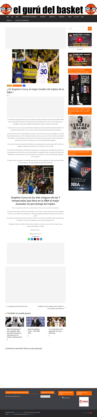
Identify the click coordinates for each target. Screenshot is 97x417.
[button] (18, 17)
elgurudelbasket (87, 47)
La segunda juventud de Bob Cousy (17, 306)
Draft (70, 16)
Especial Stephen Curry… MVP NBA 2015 (34, 331)
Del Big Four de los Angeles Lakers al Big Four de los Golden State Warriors (51, 307)
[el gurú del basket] (48, 5)
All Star (76, 16)
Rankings (61, 16)
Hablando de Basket (17, 85)
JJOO (82, 16)
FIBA (17, 16)
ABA (12, 16)
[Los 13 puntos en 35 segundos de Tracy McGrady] (56, 318)
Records (42, 16)
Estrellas (52, 16)
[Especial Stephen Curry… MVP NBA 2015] (35, 318)
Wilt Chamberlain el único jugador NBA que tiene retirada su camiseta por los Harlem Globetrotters (14, 333)
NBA (8, 16)
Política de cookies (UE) (22, 20)
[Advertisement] (35, 38)
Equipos (9, 20)
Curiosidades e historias (29, 16)
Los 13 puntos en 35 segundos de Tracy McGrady (56, 331)
